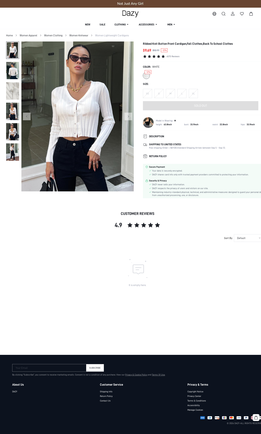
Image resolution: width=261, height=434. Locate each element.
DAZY (14, 391)
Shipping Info (106, 391)
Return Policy (106, 396)
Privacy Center (194, 396)
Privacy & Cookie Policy (136, 374)
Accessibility (193, 405)
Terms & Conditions (196, 400)
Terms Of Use (158, 374)
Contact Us (105, 400)
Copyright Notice (195, 391)
